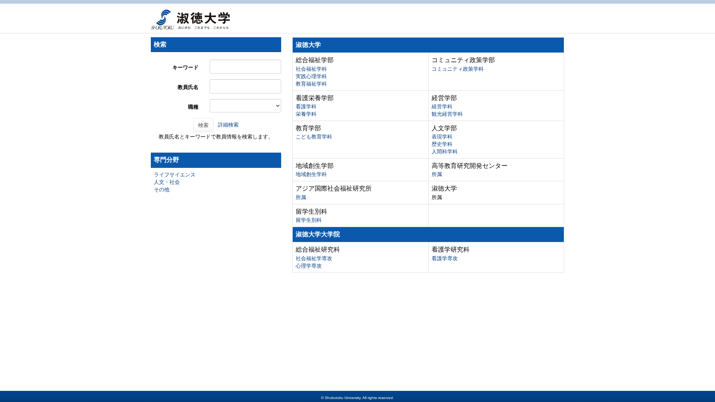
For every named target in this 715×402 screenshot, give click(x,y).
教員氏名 (188, 87)
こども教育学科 (314, 137)
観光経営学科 (447, 114)
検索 (203, 125)
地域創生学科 (311, 174)
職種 (193, 107)
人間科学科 (445, 151)
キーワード (185, 67)
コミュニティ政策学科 (458, 69)
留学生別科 (309, 220)
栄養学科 (306, 114)
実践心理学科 (311, 76)
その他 (161, 189)
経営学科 (442, 106)
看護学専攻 (445, 258)
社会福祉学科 (311, 69)
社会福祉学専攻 (314, 258)
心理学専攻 (309, 266)
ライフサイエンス (175, 175)
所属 (437, 174)
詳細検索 (228, 125)
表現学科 (442, 137)
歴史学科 (442, 144)
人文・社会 (167, 182)
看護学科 (306, 106)
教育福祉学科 (311, 84)
